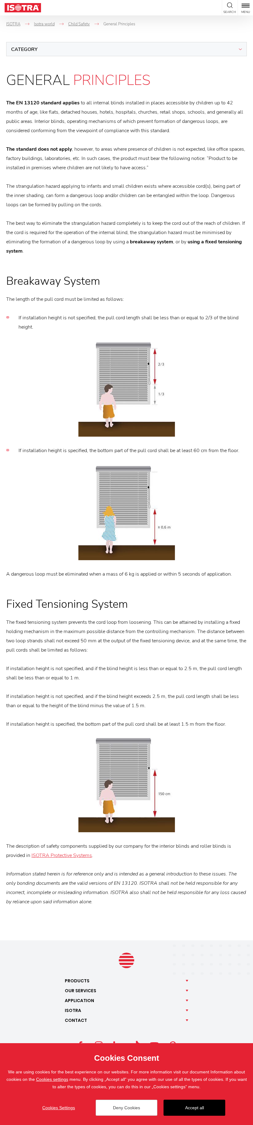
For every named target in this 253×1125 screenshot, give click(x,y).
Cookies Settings (58, 1107)
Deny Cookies (126, 1107)
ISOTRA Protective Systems (61, 855)
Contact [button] (76, 1020)
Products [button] (77, 981)
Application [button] (79, 1000)
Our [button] (80, 991)
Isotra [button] (73, 1010)
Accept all (194, 1107)
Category (24, 49)
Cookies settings (52, 1079)
